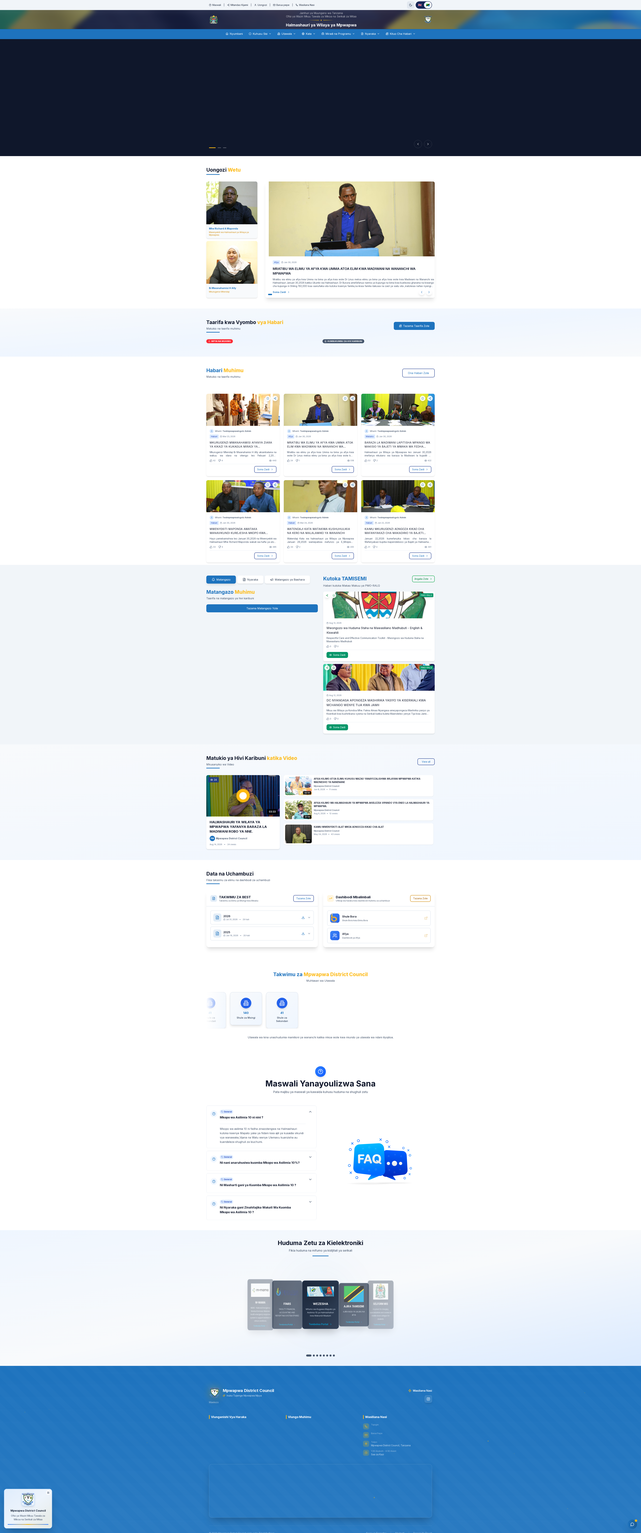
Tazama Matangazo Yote (262, 617)
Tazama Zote (303, 907)
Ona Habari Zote (418, 382)
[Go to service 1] (309, 1365)
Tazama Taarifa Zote (416, 335)
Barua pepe (282, 5)
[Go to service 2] (312, 1365)
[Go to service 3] (315, 1365)
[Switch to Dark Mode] (410, 5)
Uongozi (262, 5)
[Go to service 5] (322, 1365)
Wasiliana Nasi (306, 5)
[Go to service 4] (319, 1365)
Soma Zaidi (279, 301)
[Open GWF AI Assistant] (632, 1524)
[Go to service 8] (332, 1365)
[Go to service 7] (329, 1365)
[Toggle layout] (48, 1492)
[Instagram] (428, 1408)
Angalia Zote (421, 588)
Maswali (216, 5)
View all (426, 771)
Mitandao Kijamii (239, 5)
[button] (261, 1136)
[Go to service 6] (326, 1365)
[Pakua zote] (303, 927)
